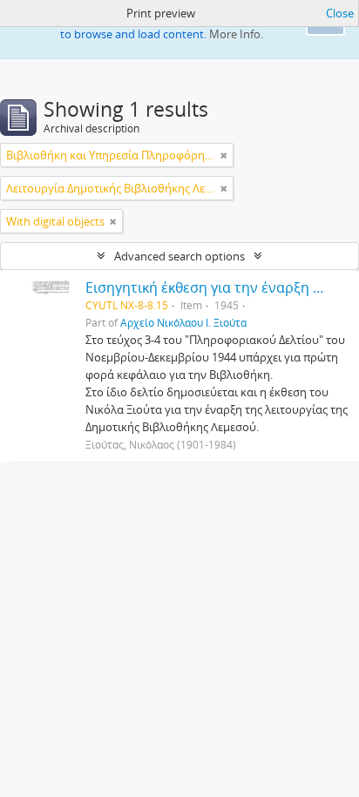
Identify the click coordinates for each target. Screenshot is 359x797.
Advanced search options (179, 256)
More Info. (236, 34)
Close (340, 13)
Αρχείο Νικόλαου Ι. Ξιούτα (183, 322)
